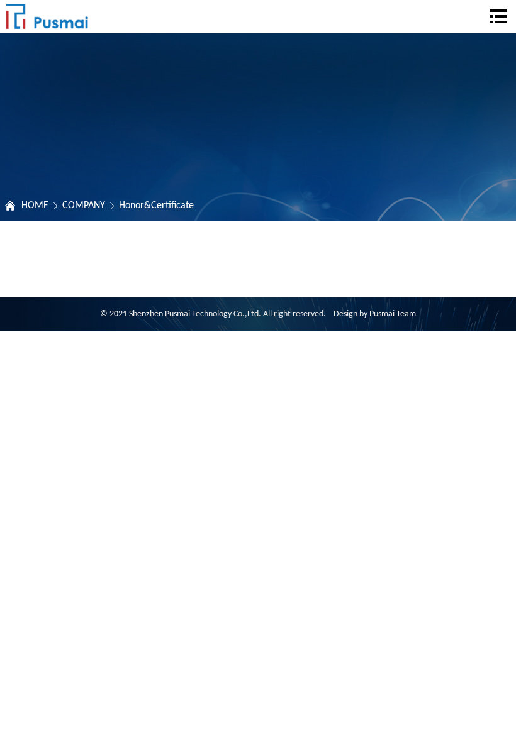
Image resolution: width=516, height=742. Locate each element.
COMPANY (83, 206)
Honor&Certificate (156, 206)
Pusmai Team (392, 314)
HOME (34, 206)
